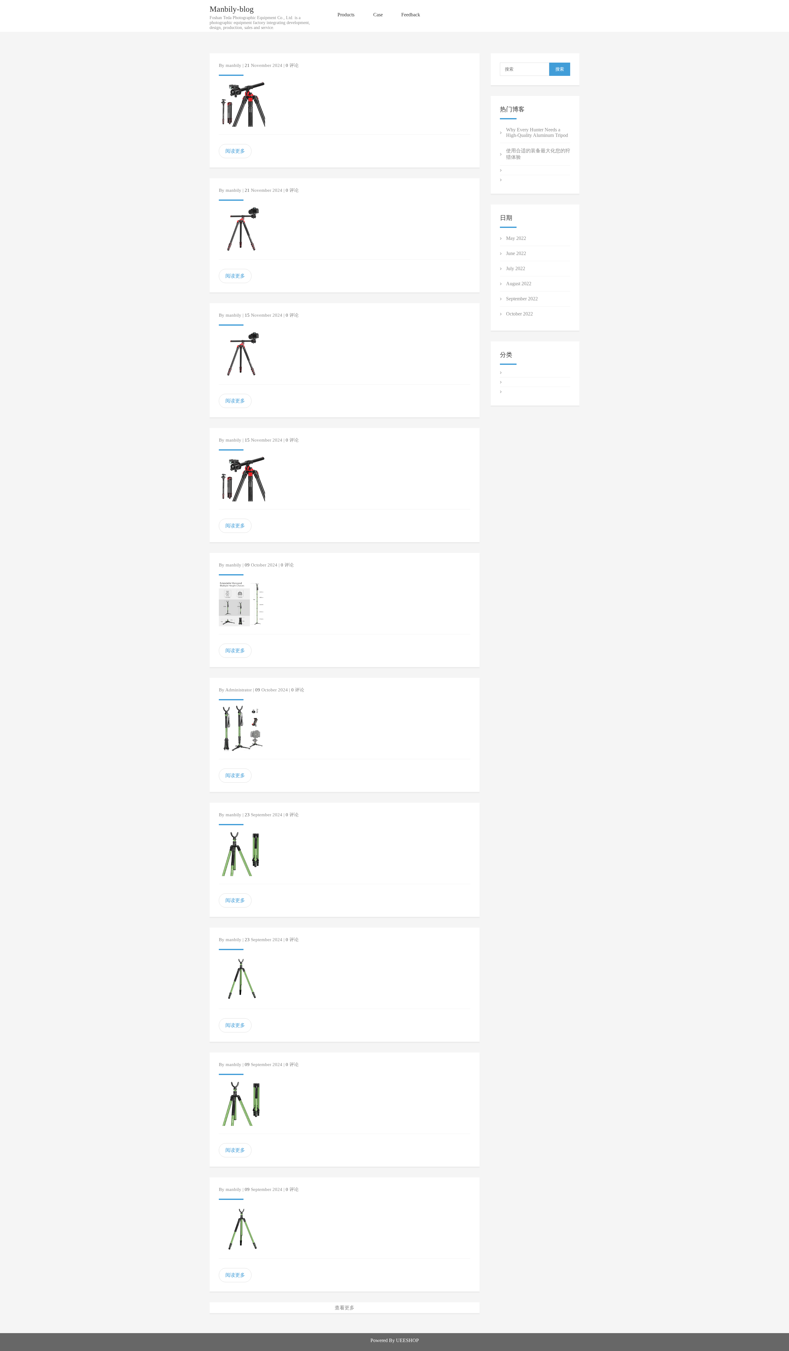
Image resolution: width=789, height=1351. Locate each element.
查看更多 (344, 1307)
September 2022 (522, 298)
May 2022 (516, 238)
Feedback (410, 14)
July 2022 (515, 268)
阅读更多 (235, 151)
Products (345, 14)
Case (378, 14)
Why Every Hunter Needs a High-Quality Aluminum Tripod (537, 132)
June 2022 (516, 253)
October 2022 (519, 313)
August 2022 (518, 283)
